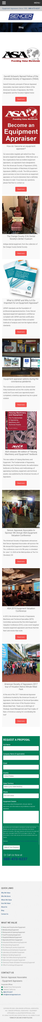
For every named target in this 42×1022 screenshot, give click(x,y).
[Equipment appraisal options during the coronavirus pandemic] (21, 358)
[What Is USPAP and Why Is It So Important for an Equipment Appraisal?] (21, 279)
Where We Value (6, 900)
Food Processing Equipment (12, 935)
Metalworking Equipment (11, 930)
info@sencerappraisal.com (12, 994)
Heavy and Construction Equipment (14, 927)
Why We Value (5, 893)
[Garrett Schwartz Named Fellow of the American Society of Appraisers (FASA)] (21, 55)
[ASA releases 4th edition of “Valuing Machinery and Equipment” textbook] (21, 430)
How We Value (5, 903)
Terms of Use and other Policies (21, 1018)
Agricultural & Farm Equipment (12, 940)
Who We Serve (5, 896)
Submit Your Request (11, 847)
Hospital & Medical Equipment (12, 937)
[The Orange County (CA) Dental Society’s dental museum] (21, 215)
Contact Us (4, 914)
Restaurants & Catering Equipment (14, 932)
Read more (21, 99)
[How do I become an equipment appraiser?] (21, 125)
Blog (2, 910)
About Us (4, 907)
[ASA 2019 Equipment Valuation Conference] (21, 587)
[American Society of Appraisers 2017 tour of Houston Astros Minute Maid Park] (21, 663)
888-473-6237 (34, 8)
